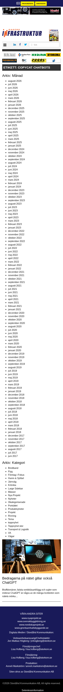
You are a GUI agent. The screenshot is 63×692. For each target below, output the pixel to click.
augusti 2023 (15, 203)
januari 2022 (14, 268)
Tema (11, 519)
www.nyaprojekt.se (31, 618)
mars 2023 (13, 221)
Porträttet (12, 505)
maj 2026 (13, 91)
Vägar (11, 536)
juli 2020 (12, 330)
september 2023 (16, 200)
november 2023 (16, 193)
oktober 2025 (15, 115)
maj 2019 (13, 377)
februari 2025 (15, 142)
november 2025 (16, 111)
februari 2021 (15, 306)
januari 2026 (14, 105)
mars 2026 (13, 98)
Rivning (12, 516)
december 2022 (16, 231)
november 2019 (16, 357)
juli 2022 (12, 248)
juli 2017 (12, 452)
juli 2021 (12, 289)
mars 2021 (13, 302)
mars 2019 (13, 384)
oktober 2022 (15, 238)
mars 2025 (13, 139)
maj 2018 (13, 418)
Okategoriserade (16, 502)
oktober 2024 (15, 156)
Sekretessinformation (33, 690)
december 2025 (16, 108)
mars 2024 (13, 180)
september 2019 (16, 364)
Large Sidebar (15, 488)
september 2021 (16, 282)
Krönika (12, 485)
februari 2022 (15, 265)
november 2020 (16, 316)
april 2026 (13, 94)
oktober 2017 (15, 442)
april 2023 (13, 217)
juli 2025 (12, 125)
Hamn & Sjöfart (16, 478)
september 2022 (16, 241)
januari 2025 (14, 145)
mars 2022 (13, 262)
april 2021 (13, 299)
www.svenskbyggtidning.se (31, 621)
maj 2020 (13, 336)
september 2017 (16, 446)
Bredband (13, 468)
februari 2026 (15, 101)
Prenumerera (27, 3)
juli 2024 (12, 166)
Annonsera (41, 3)
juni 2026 (13, 88)
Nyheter (12, 499)
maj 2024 (13, 173)
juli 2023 (12, 207)
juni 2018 (13, 415)
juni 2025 (13, 129)
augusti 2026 (15, 81)
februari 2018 (15, 429)
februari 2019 (15, 388)
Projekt (11, 512)
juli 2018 (12, 412)
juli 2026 (12, 84)
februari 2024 (15, 183)
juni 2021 (13, 292)
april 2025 (13, 135)
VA (9, 533)
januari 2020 (14, 350)
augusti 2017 (15, 449)
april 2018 (13, 422)
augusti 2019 (15, 367)
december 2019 (16, 353)
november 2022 (16, 234)
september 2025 (16, 118)
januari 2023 (14, 227)
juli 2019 (12, 371)
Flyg (10, 471)
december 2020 (16, 313)
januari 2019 (14, 391)
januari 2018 (14, 432)
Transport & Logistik (18, 529)
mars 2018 (13, 425)
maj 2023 (13, 214)
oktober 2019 (15, 360)
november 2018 (16, 398)
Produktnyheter (16, 509)
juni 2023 (13, 210)
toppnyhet (13, 522)
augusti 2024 (15, 163)
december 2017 (16, 435)
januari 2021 (14, 309)
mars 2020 (13, 343)
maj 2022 (13, 255)
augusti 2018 (15, 408)
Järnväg (12, 481)
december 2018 (16, 394)
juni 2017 (13, 456)
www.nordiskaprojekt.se (31, 624)
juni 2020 (13, 333)
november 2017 (16, 439)
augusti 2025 (15, 122)
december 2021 (16, 272)
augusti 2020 (15, 326)
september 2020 (16, 323)
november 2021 (16, 275)
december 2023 (16, 190)
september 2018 (16, 405)
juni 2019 (13, 374)
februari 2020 (15, 347)
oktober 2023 (15, 197)
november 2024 (16, 152)
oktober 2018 (15, 401)
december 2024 (16, 149)
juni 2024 (13, 169)
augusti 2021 (15, 285)
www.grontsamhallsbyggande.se (31, 628)
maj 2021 (13, 296)
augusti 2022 (15, 244)
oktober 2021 (15, 279)
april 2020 (13, 340)
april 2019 (13, 381)
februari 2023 (15, 224)
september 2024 (16, 159)
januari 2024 (14, 186)
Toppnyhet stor (15, 526)
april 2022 (13, 258)
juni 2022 (13, 251)
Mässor (12, 492)
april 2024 (13, 176)
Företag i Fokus (16, 475)
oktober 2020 (15, 319)
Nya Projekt (14, 495)
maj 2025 (13, 132)
